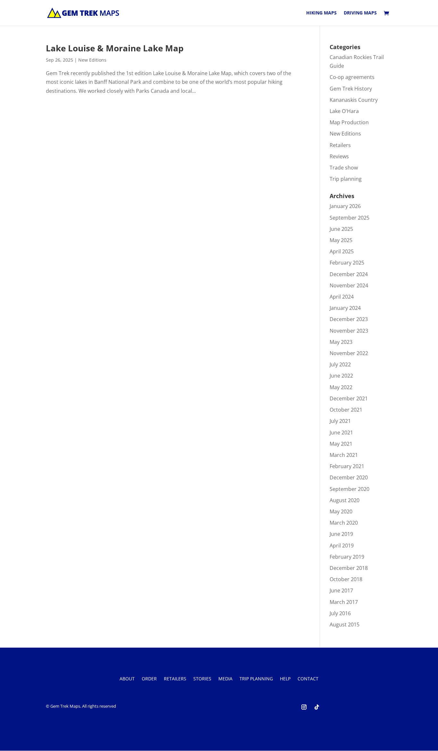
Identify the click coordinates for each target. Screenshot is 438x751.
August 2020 (344, 500)
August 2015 (344, 624)
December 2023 (349, 319)
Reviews (339, 156)
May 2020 (341, 511)
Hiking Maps (321, 13)
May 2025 (341, 240)
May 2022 (341, 387)
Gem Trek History (351, 88)
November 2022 (349, 353)
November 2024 (349, 285)
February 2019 (347, 556)
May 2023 (341, 341)
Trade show (344, 167)
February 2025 (347, 262)
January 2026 (345, 206)
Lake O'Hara (344, 111)
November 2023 (349, 330)
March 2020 (344, 522)
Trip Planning (256, 679)
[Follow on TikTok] (317, 707)
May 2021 (341, 443)
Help (285, 679)
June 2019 (341, 533)
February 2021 (347, 466)
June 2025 (341, 228)
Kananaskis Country (354, 99)
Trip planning (346, 178)
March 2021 (344, 454)
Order (149, 679)
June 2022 (341, 375)
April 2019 (342, 545)
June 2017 (341, 590)
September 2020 (349, 489)
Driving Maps (360, 13)
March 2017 (344, 602)
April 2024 (342, 296)
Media (225, 679)
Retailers (340, 145)
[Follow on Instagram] (304, 707)
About (127, 679)
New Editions (92, 60)
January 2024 (345, 307)
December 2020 (349, 477)
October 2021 (346, 409)
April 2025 (342, 251)
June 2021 (341, 432)
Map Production (349, 122)
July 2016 (340, 613)
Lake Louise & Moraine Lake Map (114, 48)
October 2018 (346, 579)
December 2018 (349, 568)
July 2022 (340, 364)
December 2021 (349, 398)
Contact (308, 679)
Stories (202, 679)
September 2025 (349, 217)
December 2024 (349, 274)
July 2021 (340, 420)
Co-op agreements (352, 77)
